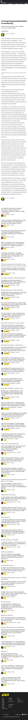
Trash (18, 502)
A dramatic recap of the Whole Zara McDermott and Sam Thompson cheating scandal (13, 435)
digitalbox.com (6, 714)
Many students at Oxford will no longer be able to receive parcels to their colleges (13, 244)
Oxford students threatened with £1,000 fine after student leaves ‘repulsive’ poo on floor (13, 425)
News (12, 214)
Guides (18, 383)
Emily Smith (7, 214)
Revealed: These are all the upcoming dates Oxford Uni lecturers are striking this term (12, 393)
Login (10, 707)
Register (10, 706)
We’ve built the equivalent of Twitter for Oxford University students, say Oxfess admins (13, 359)
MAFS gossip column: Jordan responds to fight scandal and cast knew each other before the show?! (13, 471)
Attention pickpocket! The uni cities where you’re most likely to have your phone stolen (13, 569)
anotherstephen (8, 438)
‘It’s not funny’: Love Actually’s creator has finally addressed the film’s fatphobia (13, 543)
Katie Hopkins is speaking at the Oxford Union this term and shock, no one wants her (13, 222)
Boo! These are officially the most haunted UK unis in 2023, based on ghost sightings (12, 459)
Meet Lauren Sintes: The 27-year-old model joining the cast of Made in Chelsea (13, 583)
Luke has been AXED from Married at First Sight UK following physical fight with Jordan (13, 680)
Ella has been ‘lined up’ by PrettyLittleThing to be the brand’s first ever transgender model (13, 486)
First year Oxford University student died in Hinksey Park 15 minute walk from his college (13, 327)
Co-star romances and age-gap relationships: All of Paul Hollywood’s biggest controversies (13, 448)
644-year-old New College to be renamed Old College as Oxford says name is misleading (13, 304)
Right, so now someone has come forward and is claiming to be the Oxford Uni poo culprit (14, 414)
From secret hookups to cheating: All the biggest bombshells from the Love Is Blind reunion (12, 606)
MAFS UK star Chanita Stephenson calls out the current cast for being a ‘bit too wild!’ (12, 656)
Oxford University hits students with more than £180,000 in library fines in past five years (14, 349)
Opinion (12, 33)
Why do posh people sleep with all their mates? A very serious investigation (13, 619)
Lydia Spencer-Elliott (10, 452)
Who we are (19, 699)
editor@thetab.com (18, 714)
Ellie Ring (6, 560)
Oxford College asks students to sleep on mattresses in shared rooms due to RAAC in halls (13, 233)
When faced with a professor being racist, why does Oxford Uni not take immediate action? (13, 404)
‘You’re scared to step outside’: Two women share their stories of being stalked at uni (13, 521)
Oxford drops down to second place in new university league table (13, 270)
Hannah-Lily (7, 33)
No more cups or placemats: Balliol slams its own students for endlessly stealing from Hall (13, 336)
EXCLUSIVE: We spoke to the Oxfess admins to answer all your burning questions (12, 380)
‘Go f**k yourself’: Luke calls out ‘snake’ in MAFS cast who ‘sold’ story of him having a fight (12, 668)
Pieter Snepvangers (9, 285)
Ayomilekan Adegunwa (10, 407)
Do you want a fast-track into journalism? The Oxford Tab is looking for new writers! (13, 315)
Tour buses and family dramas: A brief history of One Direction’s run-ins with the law (13, 498)
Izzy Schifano (7, 273)
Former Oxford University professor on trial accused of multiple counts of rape (13, 282)
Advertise (11, 699)
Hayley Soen (7, 474)
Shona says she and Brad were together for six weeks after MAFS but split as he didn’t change (13, 632)
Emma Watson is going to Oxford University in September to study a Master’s (13, 294)
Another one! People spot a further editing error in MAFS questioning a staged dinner (13, 531)
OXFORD (6, 274)
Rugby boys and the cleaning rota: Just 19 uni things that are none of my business (14, 593)
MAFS (13, 474)
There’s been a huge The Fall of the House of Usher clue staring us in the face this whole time (14, 509)
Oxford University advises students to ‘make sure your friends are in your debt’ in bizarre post (12, 255)
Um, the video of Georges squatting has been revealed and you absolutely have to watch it (12, 556)
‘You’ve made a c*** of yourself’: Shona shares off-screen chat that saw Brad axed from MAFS (13, 643)
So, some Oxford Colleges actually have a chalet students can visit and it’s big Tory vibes (12, 211)
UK (5, 216)
